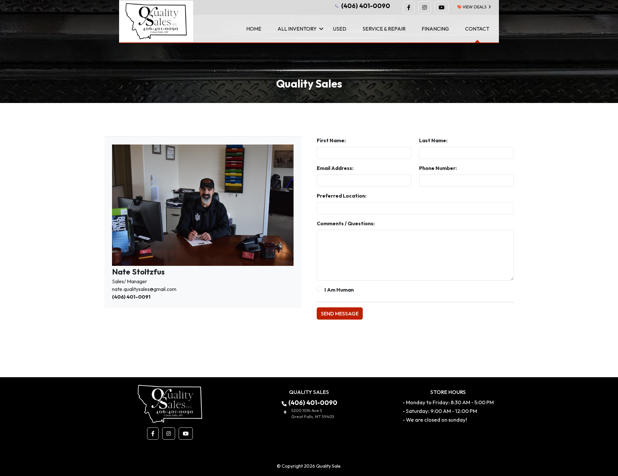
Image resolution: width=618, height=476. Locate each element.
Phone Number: (438, 168)
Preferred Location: (341, 195)
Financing (435, 28)
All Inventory (297, 28)
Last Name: (433, 140)
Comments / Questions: (346, 223)
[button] (409, 7)
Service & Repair (384, 28)
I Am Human (339, 289)
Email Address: (335, 168)
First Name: (331, 140)
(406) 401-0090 (365, 6)
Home (253, 28)
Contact (477, 28)
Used (339, 28)
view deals (474, 6)
